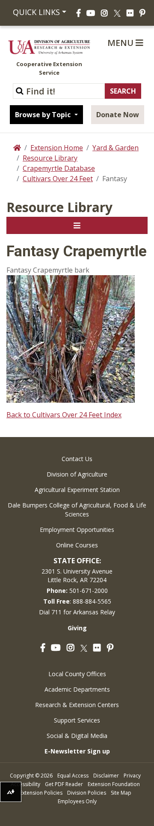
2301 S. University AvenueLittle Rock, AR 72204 (77, 575)
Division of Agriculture (77, 474)
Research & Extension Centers (77, 705)
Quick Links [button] (35, 12)
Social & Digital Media (77, 736)
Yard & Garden (115, 147)
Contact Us (77, 459)
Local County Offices (77, 674)
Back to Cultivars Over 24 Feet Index (63, 414)
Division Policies (86, 792)
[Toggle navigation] (77, 225)
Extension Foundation (114, 784)
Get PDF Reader (64, 784)
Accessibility (25, 784)
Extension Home (56, 147)
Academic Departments (77, 689)
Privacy (132, 775)
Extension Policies (41, 792)
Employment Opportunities (77, 529)
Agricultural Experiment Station (77, 490)
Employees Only (77, 801)
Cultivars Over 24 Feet (58, 178)
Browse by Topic (43, 114)
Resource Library (50, 158)
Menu (121, 43)
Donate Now (117, 114)
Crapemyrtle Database (59, 168)
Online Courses (77, 545)
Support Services (77, 720)
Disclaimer (106, 775)
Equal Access (73, 775)
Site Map (121, 792)
